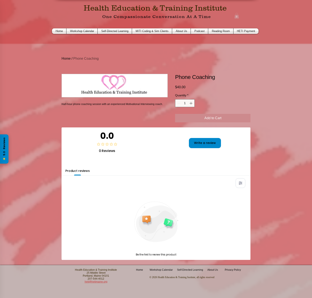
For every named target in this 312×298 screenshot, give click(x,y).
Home (66, 58)
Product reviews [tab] (77, 171)
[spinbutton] (185, 103)
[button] (236, 15)
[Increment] (191, 103)
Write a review (205, 143)
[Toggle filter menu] (240, 183)
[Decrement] (178, 103)
